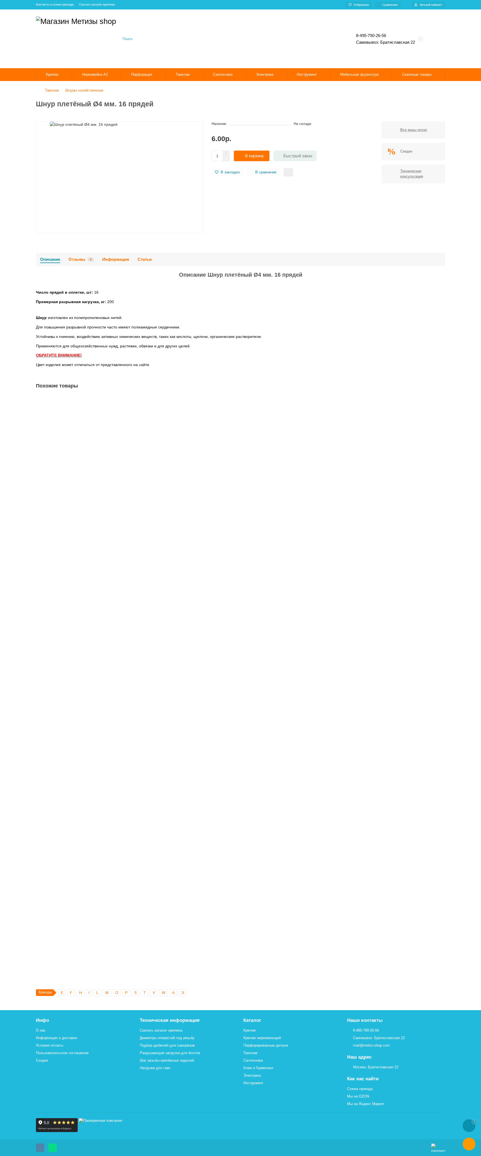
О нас (41, 1030)
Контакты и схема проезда (54, 4)
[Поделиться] (288, 172)
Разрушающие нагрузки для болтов (170, 1053)
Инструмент (307, 74)
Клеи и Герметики (258, 1068)
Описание (50, 259)
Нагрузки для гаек (155, 1068)
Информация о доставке (56, 1038)
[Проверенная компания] (100, 1131)
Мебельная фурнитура (359, 74)
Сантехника (222, 74)
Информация (115, 259)
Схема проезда (360, 1089)
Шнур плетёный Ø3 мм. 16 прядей (69, 463)
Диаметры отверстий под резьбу (167, 1038)
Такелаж (183, 74)
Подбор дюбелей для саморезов (167, 1045)
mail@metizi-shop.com (371, 1045)
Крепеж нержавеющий (262, 1038)
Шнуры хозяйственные (84, 90)
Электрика (264, 74)
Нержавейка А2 (95, 74)
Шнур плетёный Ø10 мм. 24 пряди (69, 936)
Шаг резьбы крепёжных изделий (167, 1060)
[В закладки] (440, 401)
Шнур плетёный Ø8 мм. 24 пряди (68, 818)
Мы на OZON (358, 1096)
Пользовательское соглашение (62, 1053)
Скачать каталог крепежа (97, 4)
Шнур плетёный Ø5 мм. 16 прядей (69, 582)
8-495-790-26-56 (366, 1030)
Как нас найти (363, 1078)
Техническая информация (170, 1020)
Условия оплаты (49, 1045)
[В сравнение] (440, 411)
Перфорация (141, 74)
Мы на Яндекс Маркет (365, 1104)
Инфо (42, 1020)
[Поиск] (328, 39)
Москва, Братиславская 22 (375, 1067)
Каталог (252, 1020)
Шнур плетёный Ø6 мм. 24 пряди (68, 700)
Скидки (42, 1060)
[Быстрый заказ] (95, 497)
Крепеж (52, 74)
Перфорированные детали (265, 1045)
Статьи (145, 259)
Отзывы (80, 259)
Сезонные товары (416, 74)
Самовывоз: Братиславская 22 (379, 1038)
